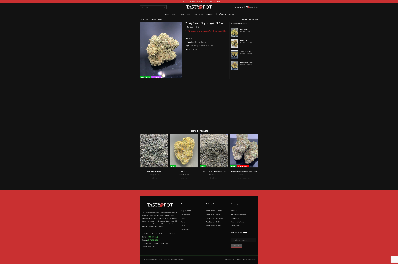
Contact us (198, 14)
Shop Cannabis (186, 211)
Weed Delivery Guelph (213, 222)
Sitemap (253, 259)
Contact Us (235, 218)
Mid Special (198, 45)
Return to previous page (250, 19)
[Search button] (164, 7)
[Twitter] (191, 49)
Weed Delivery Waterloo (214, 214)
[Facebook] (193, 49)
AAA (191, 45)
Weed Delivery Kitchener (214, 211)
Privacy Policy (235, 226)
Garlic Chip (244, 40)
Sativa (160, 19)
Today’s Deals (185, 214)
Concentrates (185, 229)
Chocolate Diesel (246, 62)
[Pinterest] (196, 49)
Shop (173, 14)
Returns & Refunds (237, 222)
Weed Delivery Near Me (213, 226)
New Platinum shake (154, 171)
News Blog (210, 14)
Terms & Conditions (242, 259)
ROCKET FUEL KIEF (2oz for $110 (214, 171)
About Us (234, 211)
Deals (182, 14)
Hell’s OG (184, 171)
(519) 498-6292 (153, 237)
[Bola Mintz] (234, 32)
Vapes (183, 222)
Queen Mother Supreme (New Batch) (244, 171)
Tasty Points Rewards (238, 214)
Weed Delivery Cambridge (214, 218)
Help (188, 14)
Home (167, 14)
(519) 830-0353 (152, 240)
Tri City (210, 45)
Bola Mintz (244, 29)
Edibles (183, 226)
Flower (183, 218)
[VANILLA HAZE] (234, 54)
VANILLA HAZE (245, 51)
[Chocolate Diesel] (234, 65)
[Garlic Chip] (234, 43)
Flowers (153, 19)
